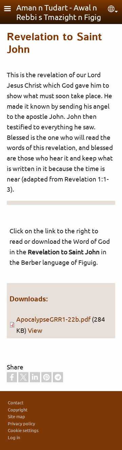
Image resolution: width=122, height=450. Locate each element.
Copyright (17, 409)
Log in (14, 437)
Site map (16, 416)
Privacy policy (21, 423)
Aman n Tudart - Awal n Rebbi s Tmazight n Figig (58, 12)
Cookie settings (23, 430)
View (35, 330)
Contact (15, 402)
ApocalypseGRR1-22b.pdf (53, 319)
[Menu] (11, 9)
